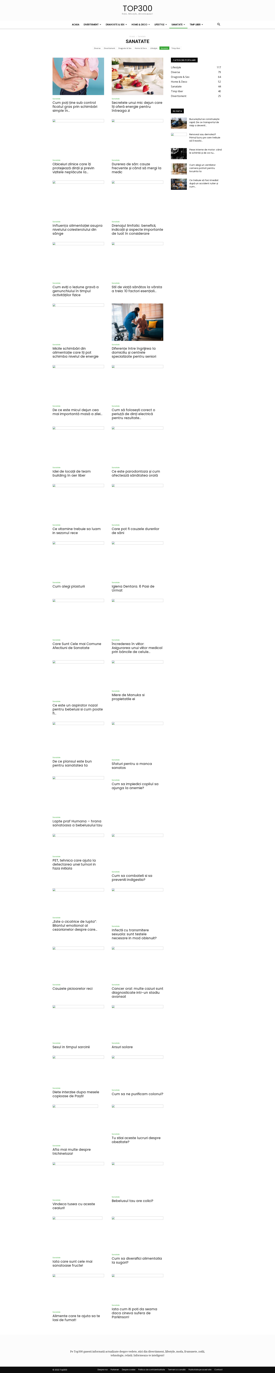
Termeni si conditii (177, 1369)
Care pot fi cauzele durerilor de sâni (135, 531)
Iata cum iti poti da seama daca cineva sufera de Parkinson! (134, 1313)
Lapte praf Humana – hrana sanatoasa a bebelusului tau (77, 823)
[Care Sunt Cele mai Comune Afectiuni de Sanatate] (78, 617)
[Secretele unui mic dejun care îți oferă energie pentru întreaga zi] (137, 76)
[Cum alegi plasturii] (78, 560)
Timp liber (195, 24)
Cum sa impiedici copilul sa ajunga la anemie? (135, 786)
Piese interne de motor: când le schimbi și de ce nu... (205, 151)
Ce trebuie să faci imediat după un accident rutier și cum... (204, 183)
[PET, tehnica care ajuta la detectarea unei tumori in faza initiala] (78, 843)
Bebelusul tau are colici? (132, 1200)
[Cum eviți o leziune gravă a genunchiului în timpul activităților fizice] (78, 260)
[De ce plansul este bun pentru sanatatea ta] (78, 738)
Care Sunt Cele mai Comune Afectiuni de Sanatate (77, 646)
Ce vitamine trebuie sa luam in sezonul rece (77, 531)
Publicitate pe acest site (200, 1369)
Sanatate (177, 24)
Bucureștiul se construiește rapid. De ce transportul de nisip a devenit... (204, 122)
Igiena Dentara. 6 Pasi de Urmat (133, 588)
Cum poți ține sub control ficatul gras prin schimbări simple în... (75, 106)
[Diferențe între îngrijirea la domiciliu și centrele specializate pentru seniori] (137, 322)
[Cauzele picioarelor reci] (78, 964)
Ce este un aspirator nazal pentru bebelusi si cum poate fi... (78, 709)
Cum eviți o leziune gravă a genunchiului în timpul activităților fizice (76, 291)
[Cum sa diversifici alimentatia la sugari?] (137, 1233)
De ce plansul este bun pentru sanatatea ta (72, 763)
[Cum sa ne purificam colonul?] (137, 1071)
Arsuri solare (122, 1047)
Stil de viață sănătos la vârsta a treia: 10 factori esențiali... (137, 289)
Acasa (75, 24)
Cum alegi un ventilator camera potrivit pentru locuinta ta (202, 168)
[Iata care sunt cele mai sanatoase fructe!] (78, 1235)
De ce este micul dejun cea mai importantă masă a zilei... (77, 412)
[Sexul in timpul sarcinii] (78, 1022)
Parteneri (115, 1369)
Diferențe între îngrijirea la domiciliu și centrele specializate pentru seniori (134, 352)
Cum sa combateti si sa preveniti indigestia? (132, 877)
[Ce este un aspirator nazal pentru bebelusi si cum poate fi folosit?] (78, 679)
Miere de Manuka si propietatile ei (128, 697)
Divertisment (91, 24)
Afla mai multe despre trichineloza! (72, 1151)
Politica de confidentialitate (151, 1369)
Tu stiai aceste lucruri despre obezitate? (136, 1140)
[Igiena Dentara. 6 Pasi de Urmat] (137, 560)
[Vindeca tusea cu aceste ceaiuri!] (78, 1179)
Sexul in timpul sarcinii (71, 1047)
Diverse (97, 48)
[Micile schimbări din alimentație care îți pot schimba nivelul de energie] (78, 322)
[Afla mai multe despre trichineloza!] (78, 1123)
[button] (218, 24)
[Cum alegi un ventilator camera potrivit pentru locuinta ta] (179, 169)
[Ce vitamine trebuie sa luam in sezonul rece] (78, 502)
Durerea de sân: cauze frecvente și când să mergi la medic (136, 168)
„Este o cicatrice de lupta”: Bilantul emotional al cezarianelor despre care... (75, 925)
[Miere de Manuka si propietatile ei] (137, 673)
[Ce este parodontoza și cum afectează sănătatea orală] (137, 445)
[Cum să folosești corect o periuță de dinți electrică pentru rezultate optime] (137, 383)
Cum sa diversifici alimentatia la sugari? (137, 1260)
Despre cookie (128, 1369)
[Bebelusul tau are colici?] (137, 1177)
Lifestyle (159, 24)
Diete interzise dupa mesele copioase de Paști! (76, 1094)
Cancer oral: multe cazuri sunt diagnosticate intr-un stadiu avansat (137, 992)
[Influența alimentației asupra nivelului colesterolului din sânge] (78, 199)
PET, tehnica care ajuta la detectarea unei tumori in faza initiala (74, 864)
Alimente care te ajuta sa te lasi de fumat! (76, 1318)
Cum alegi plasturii (69, 586)
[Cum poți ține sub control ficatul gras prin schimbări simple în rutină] (78, 76)
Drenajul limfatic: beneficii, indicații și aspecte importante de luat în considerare (137, 229)
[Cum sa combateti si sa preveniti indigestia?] (137, 851)
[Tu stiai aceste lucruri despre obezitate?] (137, 1117)
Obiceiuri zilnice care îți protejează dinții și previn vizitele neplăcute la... (73, 168)
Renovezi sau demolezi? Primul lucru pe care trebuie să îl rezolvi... (204, 137)
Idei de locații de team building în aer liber (72, 473)
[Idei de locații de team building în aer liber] (78, 445)
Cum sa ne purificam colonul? (137, 1094)
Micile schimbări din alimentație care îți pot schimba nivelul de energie (76, 352)
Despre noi (103, 1369)
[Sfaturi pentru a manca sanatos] (137, 739)
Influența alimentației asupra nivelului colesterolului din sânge (77, 229)
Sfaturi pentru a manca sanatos (132, 765)
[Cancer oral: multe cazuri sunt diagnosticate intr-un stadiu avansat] (137, 964)
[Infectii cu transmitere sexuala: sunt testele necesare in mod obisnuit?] (137, 905)
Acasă (132, 36)
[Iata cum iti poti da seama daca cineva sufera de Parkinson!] (137, 1288)
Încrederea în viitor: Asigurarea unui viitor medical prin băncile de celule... (137, 648)
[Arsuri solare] (137, 1022)
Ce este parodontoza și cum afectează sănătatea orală (136, 473)
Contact (218, 1369)
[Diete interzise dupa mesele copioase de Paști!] (78, 1070)
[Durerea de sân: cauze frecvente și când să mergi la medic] (137, 138)
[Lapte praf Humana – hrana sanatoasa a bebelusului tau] (78, 795)
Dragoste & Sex (115, 24)
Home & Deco (139, 24)
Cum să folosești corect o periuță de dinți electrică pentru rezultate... (133, 414)
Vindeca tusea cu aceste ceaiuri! (74, 1206)
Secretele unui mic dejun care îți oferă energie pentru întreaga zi (137, 106)
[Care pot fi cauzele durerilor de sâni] (137, 502)
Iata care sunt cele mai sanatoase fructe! (72, 1263)
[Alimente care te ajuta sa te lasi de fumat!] (78, 1291)
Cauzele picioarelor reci (72, 988)
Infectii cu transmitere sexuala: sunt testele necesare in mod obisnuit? (134, 934)
